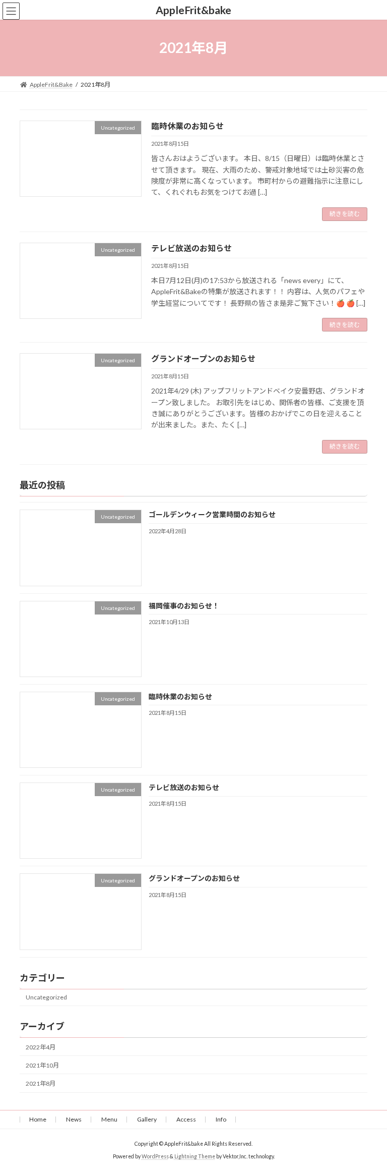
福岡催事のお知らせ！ (184, 605)
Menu (109, 1119)
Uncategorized (46, 997)
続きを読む (345, 213)
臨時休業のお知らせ (187, 126)
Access (186, 1119)
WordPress (155, 1156)
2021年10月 (42, 1065)
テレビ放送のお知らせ (191, 248)
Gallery (147, 1119)
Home (37, 1119)
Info (221, 1119)
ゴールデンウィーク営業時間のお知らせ (212, 514)
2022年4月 (40, 1047)
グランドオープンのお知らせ (203, 358)
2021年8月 (40, 1083)
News (74, 1119)
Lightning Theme (194, 1156)
